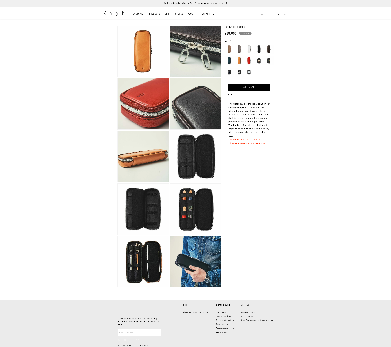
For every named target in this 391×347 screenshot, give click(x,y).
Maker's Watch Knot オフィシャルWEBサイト (114, 13)
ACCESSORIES (238, 27)
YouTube (137, 339)
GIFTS (168, 14)
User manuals (221, 332)
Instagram (119, 340)
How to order (221, 312)
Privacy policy (247, 316)
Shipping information (225, 320)
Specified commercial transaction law (257, 320)
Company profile (248, 312)
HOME (227, 27)
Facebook (125, 340)
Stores (179, 14)
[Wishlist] (277, 14)
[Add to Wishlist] (230, 95)
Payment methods (223, 316)
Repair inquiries (222, 324)
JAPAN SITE (208, 14)
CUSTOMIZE (139, 14)
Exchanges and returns (225, 328)
